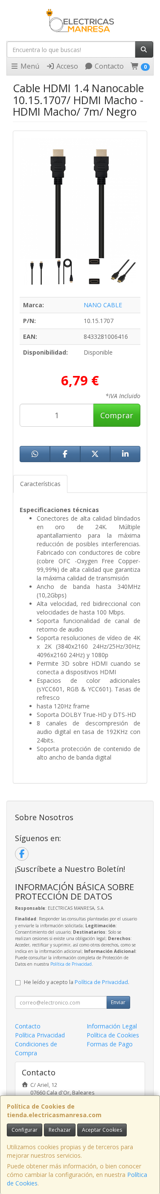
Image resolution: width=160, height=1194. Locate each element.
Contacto (108, 66)
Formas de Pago (110, 1044)
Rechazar (60, 1129)
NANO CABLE (103, 305)
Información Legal (112, 1026)
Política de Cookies (113, 1035)
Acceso (66, 66)
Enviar (118, 1002)
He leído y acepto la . (76, 982)
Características (40, 484)
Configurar (25, 1129)
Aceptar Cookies (102, 1129)
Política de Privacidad (71, 964)
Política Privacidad (40, 1035)
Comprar (116, 415)
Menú (29, 66)
